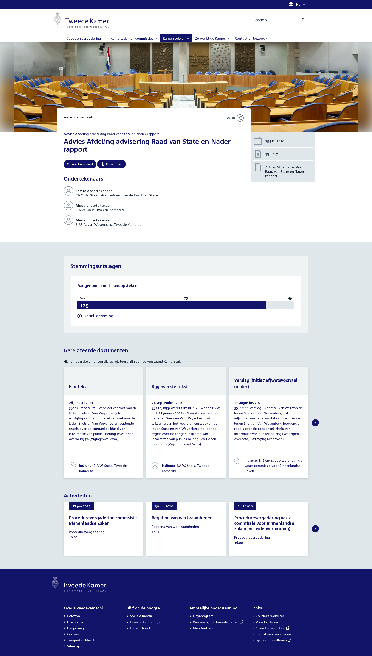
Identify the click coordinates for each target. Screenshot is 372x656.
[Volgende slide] (315, 422)
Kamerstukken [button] (174, 38)
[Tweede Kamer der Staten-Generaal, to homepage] (81, 20)
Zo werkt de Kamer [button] (210, 38)
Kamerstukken (86, 117)
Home (68, 117)
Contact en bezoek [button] (250, 38)
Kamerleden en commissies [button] (132, 38)
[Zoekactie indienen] (303, 20)
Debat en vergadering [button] (84, 38)
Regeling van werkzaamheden (182, 517)
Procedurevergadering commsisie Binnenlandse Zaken (103, 520)
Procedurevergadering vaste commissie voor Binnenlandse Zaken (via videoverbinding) (264, 523)
